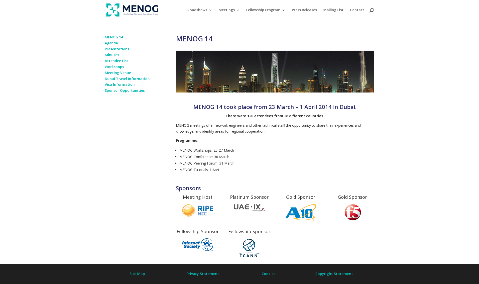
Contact (357, 10)
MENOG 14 (114, 37)
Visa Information (120, 84)
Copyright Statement (334, 273)
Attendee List (116, 60)
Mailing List (333, 10)
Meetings (227, 10)
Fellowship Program (263, 10)
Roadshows (197, 10)
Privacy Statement (203, 273)
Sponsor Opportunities (125, 90)
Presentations (117, 49)
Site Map (137, 273)
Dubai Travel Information (127, 78)
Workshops (114, 66)
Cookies (268, 273)
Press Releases (304, 10)
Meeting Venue (118, 72)
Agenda (111, 43)
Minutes (112, 54)
